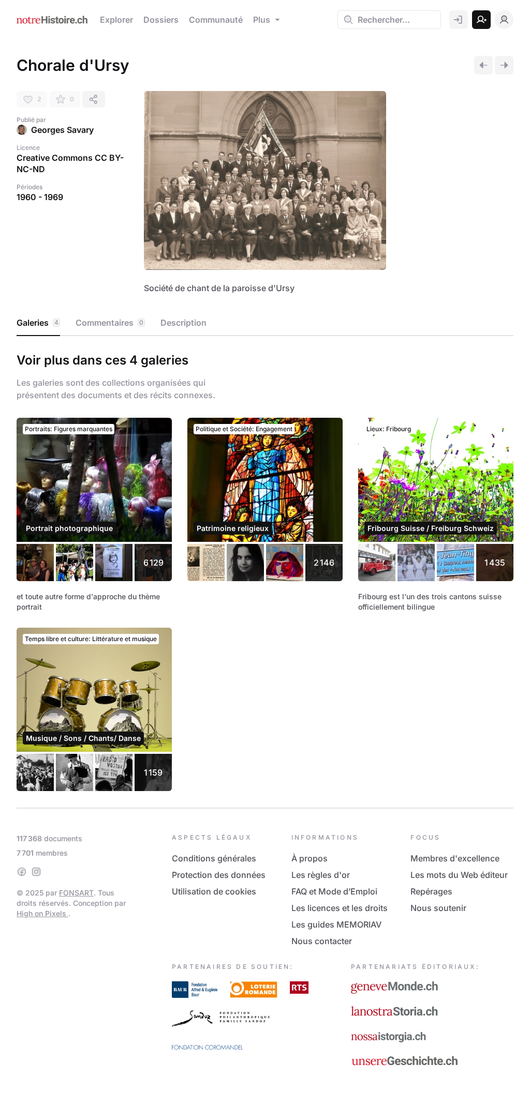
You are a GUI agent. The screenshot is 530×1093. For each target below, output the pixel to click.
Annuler (347, 619)
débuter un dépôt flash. (296, 532)
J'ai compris (169, 595)
